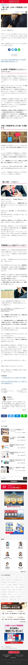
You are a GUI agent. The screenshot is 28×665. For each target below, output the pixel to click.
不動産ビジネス (15, 582)
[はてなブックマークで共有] (15, 49)
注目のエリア (5, 599)
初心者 (4, 421)
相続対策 (22, 587)
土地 (9, 589)
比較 (14, 589)
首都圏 (4, 589)
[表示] (15, 54)
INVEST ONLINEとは (7, 655)
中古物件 (20, 589)
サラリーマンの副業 (7, 584)
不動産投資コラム (8, 646)
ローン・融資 (15, 587)
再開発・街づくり (21, 596)
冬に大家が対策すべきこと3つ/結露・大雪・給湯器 (14, 377)
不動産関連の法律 (18, 579)
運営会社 (7, 656)
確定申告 (16, 584)
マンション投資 (14, 577)
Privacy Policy (19, 659)
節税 (4, 579)
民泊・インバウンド (14, 594)
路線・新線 (13, 599)
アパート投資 (5, 577)
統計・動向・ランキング (15, 591)
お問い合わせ (13, 657)
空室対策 (13, 596)
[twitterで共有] (12, 49)
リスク (22, 577)
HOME (2, 646)
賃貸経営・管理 (6, 582)
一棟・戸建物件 (6, 587)
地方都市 (5, 591)
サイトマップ (19, 656)
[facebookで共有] (9, 49)
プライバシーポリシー (20, 655)
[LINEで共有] (19, 49)
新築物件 (5, 594)
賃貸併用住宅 (5, 596)
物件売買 (9, 579)
